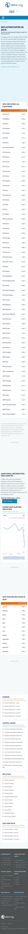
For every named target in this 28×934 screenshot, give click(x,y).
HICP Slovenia (6, 390)
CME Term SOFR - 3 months (11, 832)
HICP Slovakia (6, 385)
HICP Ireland (6, 357)
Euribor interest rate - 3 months (12, 709)
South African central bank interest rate (12, 766)
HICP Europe (6, 328)
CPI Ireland (5, 200)
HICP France (6, 338)
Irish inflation (8, 810)
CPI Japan (5, 214)
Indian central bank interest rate (13, 752)
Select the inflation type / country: (10, 498)
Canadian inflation (9, 790)
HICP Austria (6, 300)
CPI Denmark (6, 152)
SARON (17, 877)
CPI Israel (5, 204)
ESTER (17, 880)
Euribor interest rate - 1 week (12, 703)
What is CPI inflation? (7, 896)
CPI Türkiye (5, 285)
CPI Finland (5, 162)
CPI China (5, 142)
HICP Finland (6, 333)
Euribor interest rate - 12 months (13, 716)
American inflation (9, 783)
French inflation (8, 800)
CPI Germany (6, 171)
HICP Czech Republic (8, 314)
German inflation (9, 803)
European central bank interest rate (13, 749)
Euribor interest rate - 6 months (12, 713)
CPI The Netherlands (8, 281)
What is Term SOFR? (21, 862)
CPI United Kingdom (8, 290)
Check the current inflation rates (10, 67)
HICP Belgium (6, 304)
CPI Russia (5, 242)
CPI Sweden (6, 271)
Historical (4, 21)
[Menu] (3, 18)
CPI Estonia (5, 157)
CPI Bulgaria (6, 128)
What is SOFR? (19, 860)
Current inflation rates (21, 896)
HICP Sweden (6, 400)
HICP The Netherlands (9, 404)
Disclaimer (3, 923)
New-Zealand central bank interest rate (14, 758)
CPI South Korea (7, 257)
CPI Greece (5, 176)
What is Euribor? (6, 858)
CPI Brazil (5, 123)
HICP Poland (6, 376)
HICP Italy (5, 362)
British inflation (8, 786)
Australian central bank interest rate (14, 732)
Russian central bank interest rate (13, 762)
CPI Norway (5, 228)
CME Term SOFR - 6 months (11, 836)
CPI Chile (5, 138)
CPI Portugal (6, 238)
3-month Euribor (6, 862)
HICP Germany (6, 342)
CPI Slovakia (6, 247)
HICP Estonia (6, 323)
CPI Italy (4, 209)
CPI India (5, 190)
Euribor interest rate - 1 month (12, 706)
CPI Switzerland (7, 276)
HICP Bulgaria (6, 309)
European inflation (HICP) (11, 796)
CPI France (5, 166)
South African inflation (10, 816)
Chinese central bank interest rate (13, 745)
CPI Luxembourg (7, 219)
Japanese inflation (9, 813)
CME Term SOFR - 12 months (12, 839)
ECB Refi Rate (5, 884)
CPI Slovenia (6, 252)
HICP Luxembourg (7, 371)
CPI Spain (5, 266)
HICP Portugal (6, 381)
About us (10, 923)
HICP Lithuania (6, 366)
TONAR (17, 884)
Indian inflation (8, 806)
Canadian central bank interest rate (13, 742)
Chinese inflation (9, 793)
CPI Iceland (5, 185)
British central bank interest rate (13, 739)
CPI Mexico (5, 223)
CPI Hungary (6, 181)
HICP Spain (5, 395)
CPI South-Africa (7, 262)
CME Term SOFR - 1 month (11, 829)
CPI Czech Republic (8, 147)
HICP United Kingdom (8, 414)
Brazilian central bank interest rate (13, 735)
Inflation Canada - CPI (8, 905)
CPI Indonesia (6, 195)
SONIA (17, 882)
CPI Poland (5, 233)
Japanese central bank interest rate (13, 755)
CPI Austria (5, 114)
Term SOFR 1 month (21, 864)
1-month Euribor (6, 860)
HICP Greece (6, 347)
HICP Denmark (6, 319)
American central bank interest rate (13, 729)
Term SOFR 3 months (21, 867)
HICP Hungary (6, 352)
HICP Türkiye (6, 409)
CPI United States (7, 295)
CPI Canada (5, 133)
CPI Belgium (6, 119)
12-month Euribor (6, 864)
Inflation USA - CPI (7, 898)
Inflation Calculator (9, 780)
